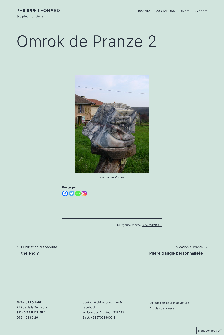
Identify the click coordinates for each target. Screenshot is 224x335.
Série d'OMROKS (152, 225)
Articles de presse (161, 308)
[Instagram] (84, 193)
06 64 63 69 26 (27, 317)
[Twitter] (71, 193)
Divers (184, 11)
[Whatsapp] (78, 193)
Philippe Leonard (38, 10)
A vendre (200, 11)
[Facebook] (65, 193)
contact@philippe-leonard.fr (102, 302)
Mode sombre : (207, 330)
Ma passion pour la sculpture (169, 302)
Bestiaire (143, 11)
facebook (89, 307)
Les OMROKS (164, 11)
